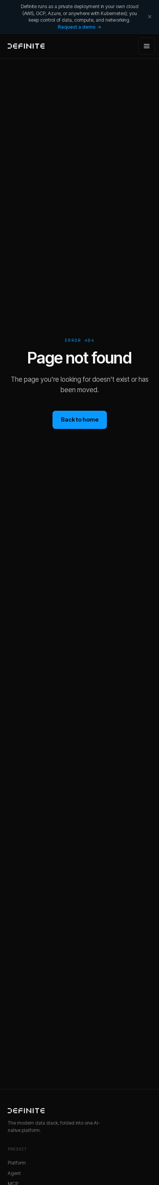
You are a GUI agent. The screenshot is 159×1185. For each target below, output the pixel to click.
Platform (17, 1163)
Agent (14, 1173)
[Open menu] (146, 46)
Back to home (79, 419)
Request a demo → (79, 27)
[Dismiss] (149, 16)
